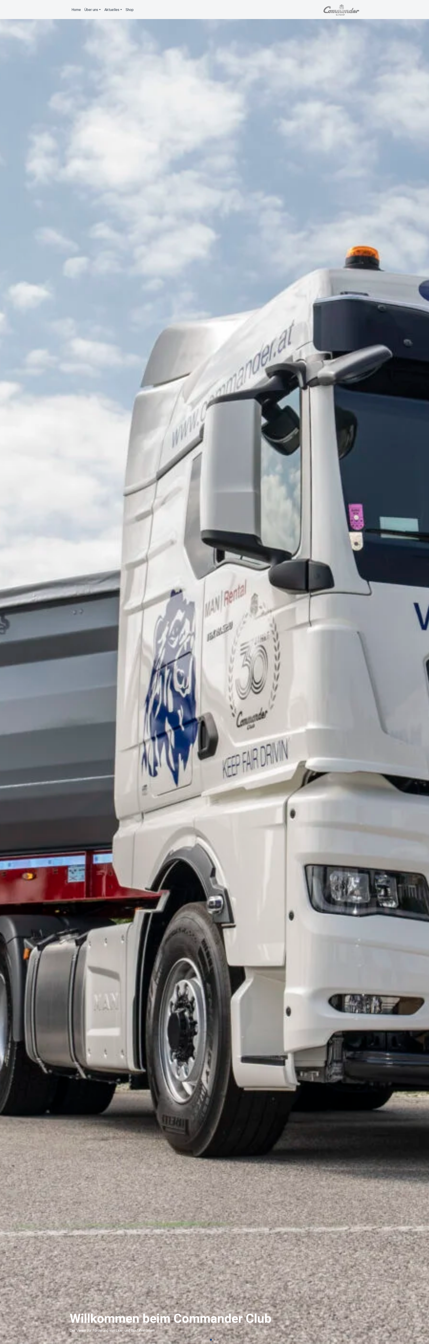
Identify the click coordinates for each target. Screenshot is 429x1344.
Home (76, 10)
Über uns (91, 10)
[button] (211, 1340)
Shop (130, 10)
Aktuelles (111, 10)
